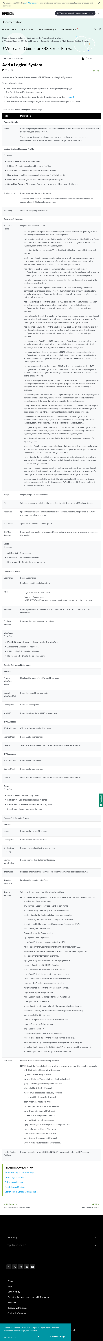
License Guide (9, 29)
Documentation (12, 22)
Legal (10, 1286)
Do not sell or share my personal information (28, 1297)
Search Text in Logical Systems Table (21, 1191)
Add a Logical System (14, 1177)
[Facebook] (8, 1267)
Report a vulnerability (18, 1308)
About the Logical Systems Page (19, 1172)
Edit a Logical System (14, 1182)
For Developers (70, 29)
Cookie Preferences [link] (17, 1313)
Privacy (11, 1281)
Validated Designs (47, 29)
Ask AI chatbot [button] (30, 3)
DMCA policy (14, 1292)
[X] (14, 1267)
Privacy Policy (10, 1337)
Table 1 (71, 97)
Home (5, 38)
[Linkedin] (26, 1267)
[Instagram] (20, 1267)
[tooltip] (82, 58)
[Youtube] (32, 1267)
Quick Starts (27, 29)
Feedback (12, 1303)
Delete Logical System (15, 1187)
